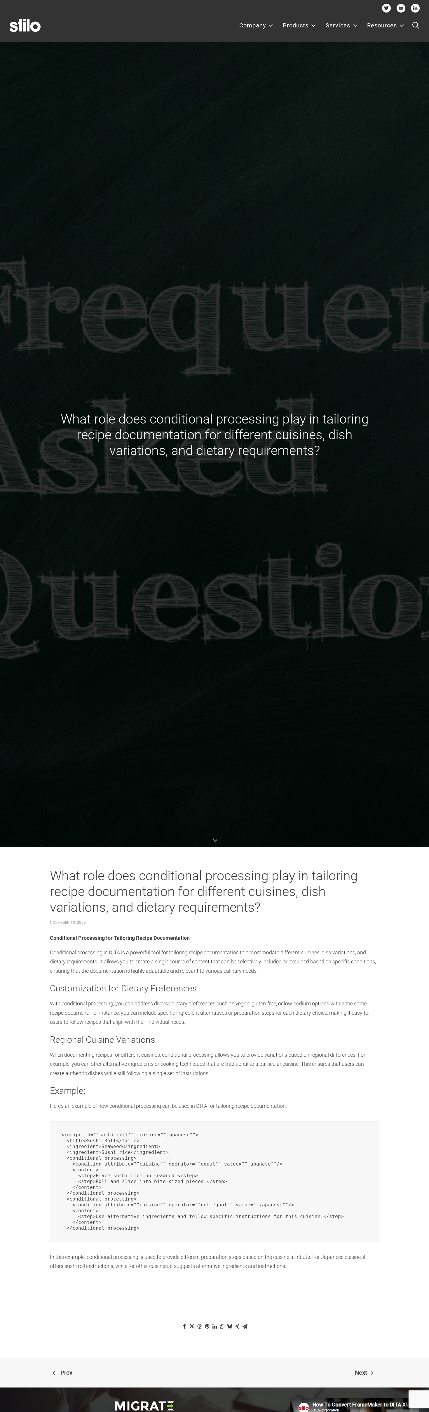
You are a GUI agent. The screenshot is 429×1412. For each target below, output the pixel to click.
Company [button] (252, 25)
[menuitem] (256, 25)
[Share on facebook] (184, 1326)
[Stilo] (25, 25)
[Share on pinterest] (206, 1326)
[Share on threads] (199, 1326)
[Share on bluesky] (229, 1326)
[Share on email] (244, 1326)
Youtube (401, 8)
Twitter (386, 8)
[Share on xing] (237, 1326)
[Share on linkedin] (214, 1326)
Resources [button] (382, 25)
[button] (415, 25)
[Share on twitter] (191, 1326)
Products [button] (295, 25)
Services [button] (338, 25)
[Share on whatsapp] (222, 1326)
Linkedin (415, 8)
